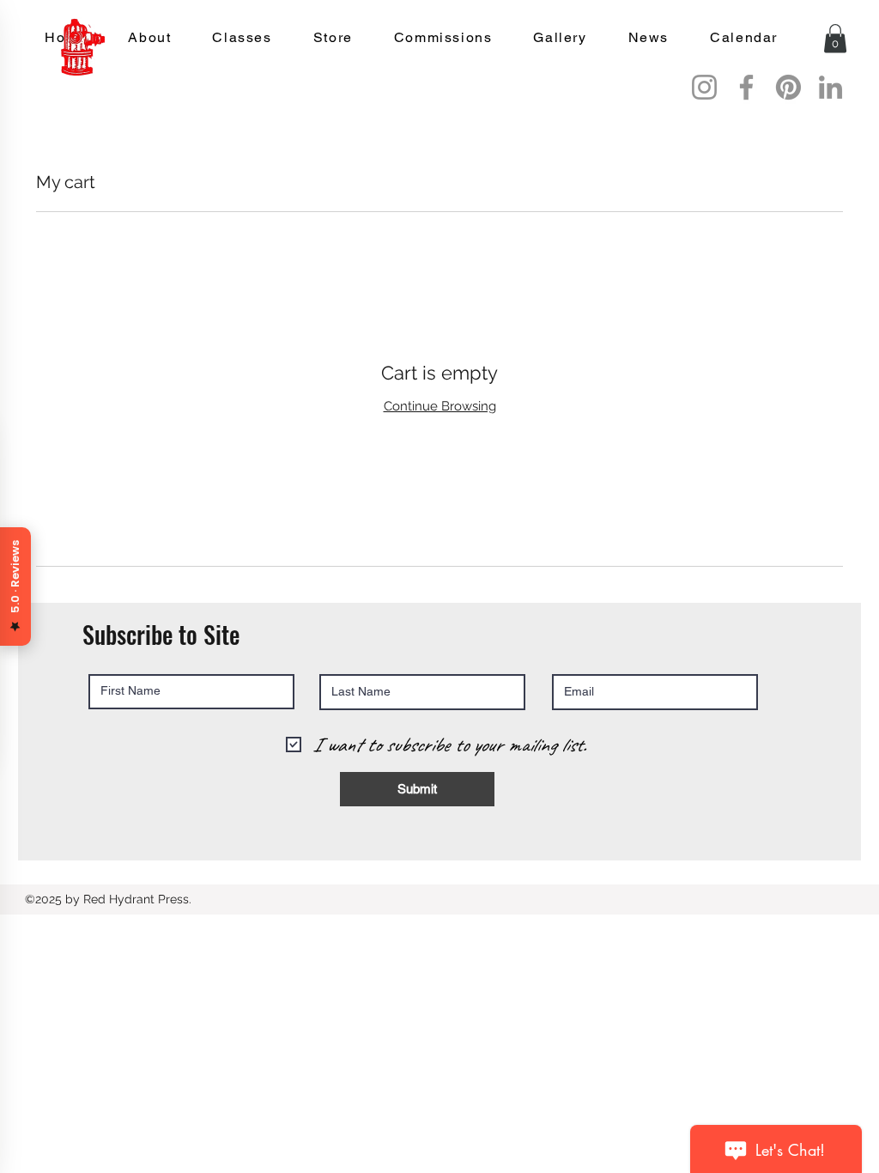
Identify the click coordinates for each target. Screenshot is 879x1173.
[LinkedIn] (830, 87)
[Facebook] (746, 87)
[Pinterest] (788, 87)
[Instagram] (704, 87)
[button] (835, 38)
